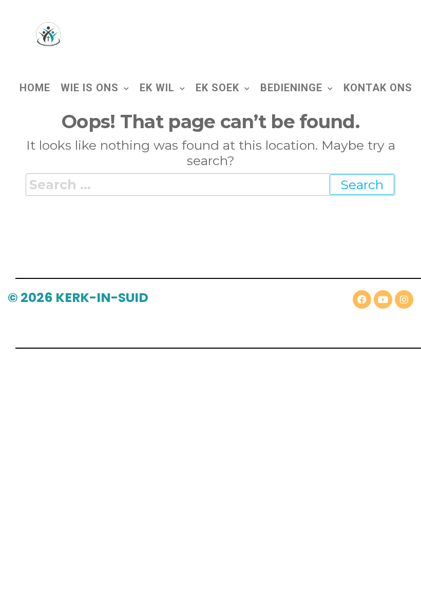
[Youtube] (383, 299)
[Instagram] (404, 299)
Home (35, 87)
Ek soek (217, 88)
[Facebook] (362, 299)
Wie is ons (90, 88)
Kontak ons (377, 87)
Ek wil (157, 88)
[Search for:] (210, 184)
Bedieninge (291, 88)
